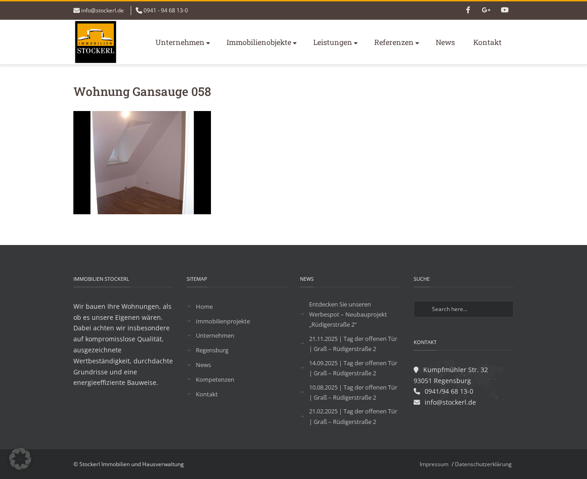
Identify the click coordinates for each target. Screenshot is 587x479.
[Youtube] (504, 10)
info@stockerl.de (102, 10)
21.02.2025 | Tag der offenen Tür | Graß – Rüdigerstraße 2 (353, 416)
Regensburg (212, 350)
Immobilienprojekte (223, 321)
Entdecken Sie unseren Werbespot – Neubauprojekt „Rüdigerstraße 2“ (348, 314)
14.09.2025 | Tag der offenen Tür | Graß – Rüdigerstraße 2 (353, 368)
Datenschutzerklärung (483, 464)
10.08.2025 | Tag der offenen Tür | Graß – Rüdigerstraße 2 (353, 392)
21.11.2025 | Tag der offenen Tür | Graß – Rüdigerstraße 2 (353, 343)
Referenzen (394, 42)
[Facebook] (468, 10)
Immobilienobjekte (259, 42)
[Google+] (486, 10)
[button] (20, 459)
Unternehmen (180, 42)
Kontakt (487, 42)
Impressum (434, 464)
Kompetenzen (215, 379)
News (445, 42)
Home (204, 306)
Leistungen (332, 42)
